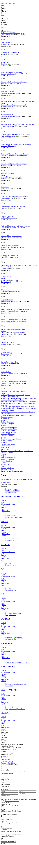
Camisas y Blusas (6, 228)
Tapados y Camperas (7, 198)
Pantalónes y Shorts (11, 265)
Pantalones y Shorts (6, 383)
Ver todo (3, 103)
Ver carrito (4, 821)
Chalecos (11, 72)
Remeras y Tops (5, 44)
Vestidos (34, 265)
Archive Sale (5, 177)
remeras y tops (15, 255)
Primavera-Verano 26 (7, 105)
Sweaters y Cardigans (7, 74)
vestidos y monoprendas (23, 226)
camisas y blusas (16, 236)
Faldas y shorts (5, 237)
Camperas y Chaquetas (7, 146)
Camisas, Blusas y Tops (8, 126)
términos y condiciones (12, 801)
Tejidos (3, 257)
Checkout (4, 829)
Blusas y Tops (27, 265)
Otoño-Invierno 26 (6, 33)
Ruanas (3, 54)
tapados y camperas (19, 206)
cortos (17, 196)
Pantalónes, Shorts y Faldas (9, 116)
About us (16, 396)
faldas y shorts (14, 245)
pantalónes (11, 216)
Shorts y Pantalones (19, 329)
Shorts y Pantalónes (6, 321)
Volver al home (5, 482)
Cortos (16, 72)
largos (21, 196)
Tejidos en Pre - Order (7, 332)
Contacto (4, 395)
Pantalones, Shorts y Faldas (9, 93)
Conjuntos (4, 291)
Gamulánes (4, 64)
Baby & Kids (5, 280)
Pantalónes (4, 208)
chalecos (25, 196)
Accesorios (4, 83)
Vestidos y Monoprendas (8, 136)
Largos (20, 72)
